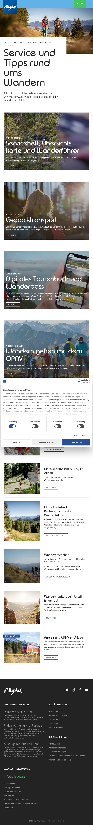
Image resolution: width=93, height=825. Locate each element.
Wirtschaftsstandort (57, 748)
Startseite (10, 43)
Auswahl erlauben (46, 442)
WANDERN (45, 43)
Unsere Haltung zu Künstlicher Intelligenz (21, 803)
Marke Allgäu (54, 744)
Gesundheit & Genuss (57, 715)
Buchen (80, 4)
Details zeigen (79, 435)
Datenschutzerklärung (13, 791)
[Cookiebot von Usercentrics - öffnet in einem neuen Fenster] (79, 381)
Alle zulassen (76, 442)
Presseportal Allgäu (12, 787)
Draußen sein (28, 43)
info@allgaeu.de (14, 776)
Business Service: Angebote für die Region (66, 755)
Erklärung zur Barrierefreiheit (16, 799)
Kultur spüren (54, 723)
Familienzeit (53, 719)
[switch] (35, 426)
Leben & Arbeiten (55, 727)
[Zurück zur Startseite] (46, 7)
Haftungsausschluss (12, 795)
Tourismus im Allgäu (57, 752)
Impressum (8, 807)
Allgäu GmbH (9, 783)
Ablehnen (17, 442)
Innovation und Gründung (59, 760)
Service (10, 46)
